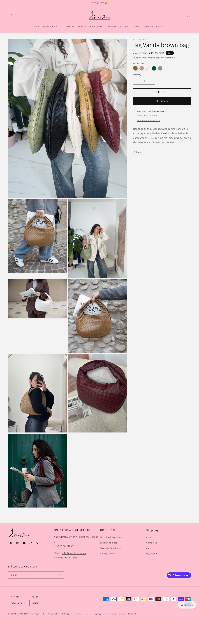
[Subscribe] (60, 575)
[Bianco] (148, 68)
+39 (68, 557)
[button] (11, 15)
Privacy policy (53, 614)
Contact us (151, 542)
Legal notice (133, 614)
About (149, 537)
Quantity (137, 74)
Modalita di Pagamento (111, 537)
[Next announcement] (190, 3)
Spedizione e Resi (109, 542)
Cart (148, 548)
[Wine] (141, 68)
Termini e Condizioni (110, 548)
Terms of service (82, 614)
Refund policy (67, 614)
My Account (152, 553)
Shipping (151, 58)
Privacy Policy (107, 553)
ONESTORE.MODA (21, 614)
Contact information (116, 614)
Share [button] (139, 152)
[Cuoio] (135, 68)
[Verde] (154, 68)
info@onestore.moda (74, 553)
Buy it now (162, 100)
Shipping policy (99, 614)
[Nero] (160, 68)
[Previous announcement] (8, 3)
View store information (148, 120)
